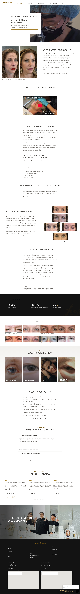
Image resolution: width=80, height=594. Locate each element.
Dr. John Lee (58, 55)
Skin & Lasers (41, 3)
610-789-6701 (30, 401)
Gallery (9, 554)
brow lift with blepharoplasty (36, 289)
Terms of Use (54, 549)
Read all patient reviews (40, 499)
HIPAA (53, 551)
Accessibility (54, 554)
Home (12, 16)
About (9, 556)
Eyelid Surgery (19, 3)
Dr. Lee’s (38, 397)
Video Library (32, 551)
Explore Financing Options (40, 418)
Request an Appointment (34, 555)
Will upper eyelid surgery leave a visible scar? (28, 449)
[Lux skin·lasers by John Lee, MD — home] (6, 2)
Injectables (30, 3)
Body (63, 3)
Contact (25, 286)
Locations (31, 553)
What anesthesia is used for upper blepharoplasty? (30, 445)
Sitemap (53, 557)
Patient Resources (33, 546)
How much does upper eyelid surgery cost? (28, 460)
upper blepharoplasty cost (39, 288)
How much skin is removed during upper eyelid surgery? (31, 457)
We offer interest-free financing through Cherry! (34, 415)
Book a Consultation (14, 524)
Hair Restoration (53, 3)
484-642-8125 (43, 566)
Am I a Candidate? (33, 548)
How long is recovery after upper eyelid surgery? (29, 453)
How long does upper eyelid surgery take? (28, 435)
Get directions (10, 568)
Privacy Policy (54, 546)
